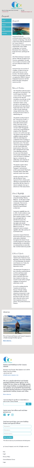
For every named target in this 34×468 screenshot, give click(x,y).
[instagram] (12, 414)
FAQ (4, 451)
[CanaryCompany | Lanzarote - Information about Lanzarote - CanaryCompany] (17, 5)
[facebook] (5, 414)
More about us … (7, 340)
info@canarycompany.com (26, 11)
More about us (7, 394)
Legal (4, 454)
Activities (4, 33)
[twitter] (8, 414)
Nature (4, 25)
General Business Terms (9, 459)
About (3, 20)
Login (4, 462)
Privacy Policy (6, 456)
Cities (3, 29)
